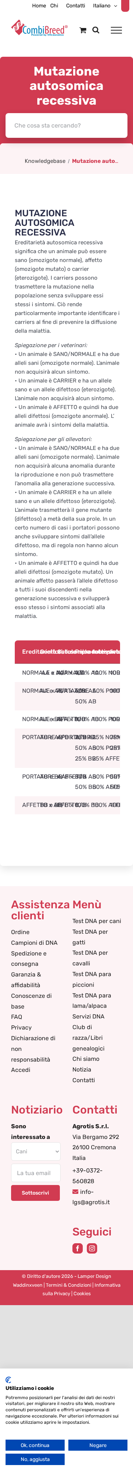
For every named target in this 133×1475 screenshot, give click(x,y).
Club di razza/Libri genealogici (88, 1038)
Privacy (21, 1027)
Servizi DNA (88, 1016)
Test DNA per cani (96, 921)
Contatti (83, 1080)
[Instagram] (92, 1248)
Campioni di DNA (34, 942)
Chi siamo (85, 1058)
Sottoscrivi (35, 1193)
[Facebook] (77, 1248)
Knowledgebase (45, 161)
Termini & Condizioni (68, 1285)
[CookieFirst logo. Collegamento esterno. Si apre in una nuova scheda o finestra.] (8, 1380)
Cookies (82, 1293)
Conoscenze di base (31, 1001)
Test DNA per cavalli (90, 958)
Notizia (81, 1069)
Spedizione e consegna (29, 959)
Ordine (20, 932)
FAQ (16, 1016)
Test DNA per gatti (90, 937)
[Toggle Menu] (116, 30)
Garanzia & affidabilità (26, 980)
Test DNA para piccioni (91, 979)
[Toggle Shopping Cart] (82, 30)
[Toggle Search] (95, 30)
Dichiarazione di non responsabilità (33, 1049)
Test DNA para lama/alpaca (91, 1001)
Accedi (20, 1069)
